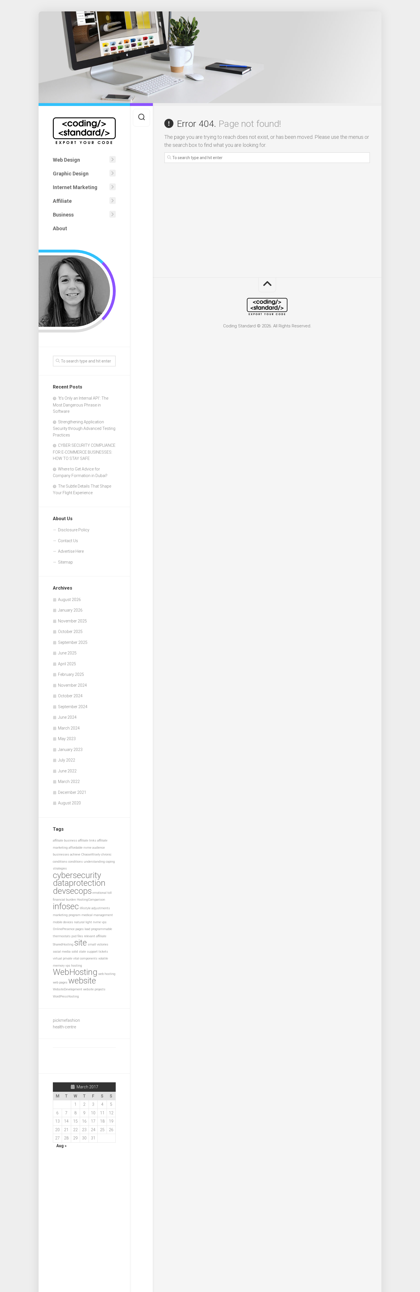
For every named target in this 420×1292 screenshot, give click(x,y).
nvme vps (100, 922)
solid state (78, 952)
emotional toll (102, 893)
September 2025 (72, 642)
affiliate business (65, 840)
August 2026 (69, 599)
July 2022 (66, 760)
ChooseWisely (90, 854)
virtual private (62, 958)
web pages (60, 982)
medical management (97, 915)
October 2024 (70, 696)
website (82, 980)
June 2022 (67, 771)
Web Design (66, 160)
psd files (77, 936)
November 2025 (72, 621)
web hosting (106, 974)
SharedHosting (63, 944)
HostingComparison (91, 900)
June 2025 (67, 653)
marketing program (67, 915)
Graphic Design (71, 174)
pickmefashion (66, 1020)
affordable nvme (80, 848)
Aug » (61, 1145)
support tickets (97, 952)
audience (98, 848)
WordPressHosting (66, 996)
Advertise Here (71, 551)
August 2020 (69, 803)
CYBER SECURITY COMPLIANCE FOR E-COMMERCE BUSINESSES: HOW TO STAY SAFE (84, 452)
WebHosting (75, 972)
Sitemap (65, 562)
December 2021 (72, 792)
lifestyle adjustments (95, 908)
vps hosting (73, 966)
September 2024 (72, 706)
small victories (98, 944)
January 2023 (70, 749)
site (80, 943)
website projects (94, 989)
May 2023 (67, 738)
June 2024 (67, 717)
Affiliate (62, 201)
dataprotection (79, 883)
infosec (66, 906)
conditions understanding (86, 862)
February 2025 (71, 674)
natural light (83, 922)
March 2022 (69, 781)
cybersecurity (77, 875)
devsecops (72, 891)
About (60, 228)
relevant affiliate (95, 936)
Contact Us (68, 540)
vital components (85, 958)
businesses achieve (66, 854)
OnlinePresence (64, 929)
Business (63, 215)
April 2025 (67, 664)
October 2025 (70, 631)
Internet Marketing (75, 187)
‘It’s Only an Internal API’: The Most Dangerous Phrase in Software (80, 405)
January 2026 (70, 610)
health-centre (64, 1027)
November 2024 (72, 685)
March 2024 (69, 728)
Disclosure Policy (73, 530)
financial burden (64, 900)
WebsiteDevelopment (67, 989)
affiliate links (87, 840)
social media (62, 952)
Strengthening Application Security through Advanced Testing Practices (84, 428)
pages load (82, 929)
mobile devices (63, 922)
